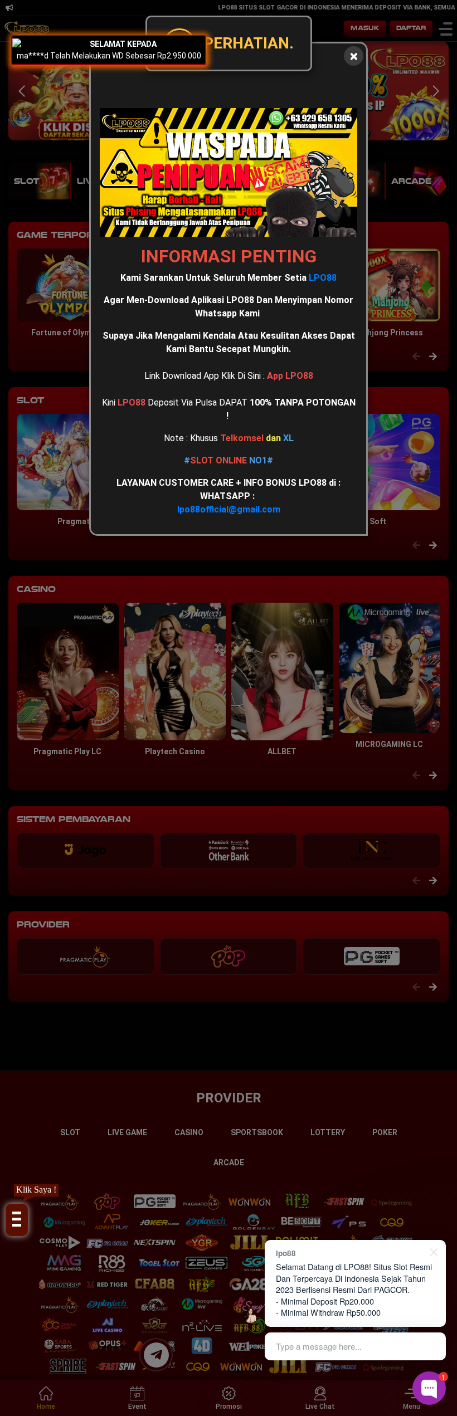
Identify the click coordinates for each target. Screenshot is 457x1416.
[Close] (353, 56)
